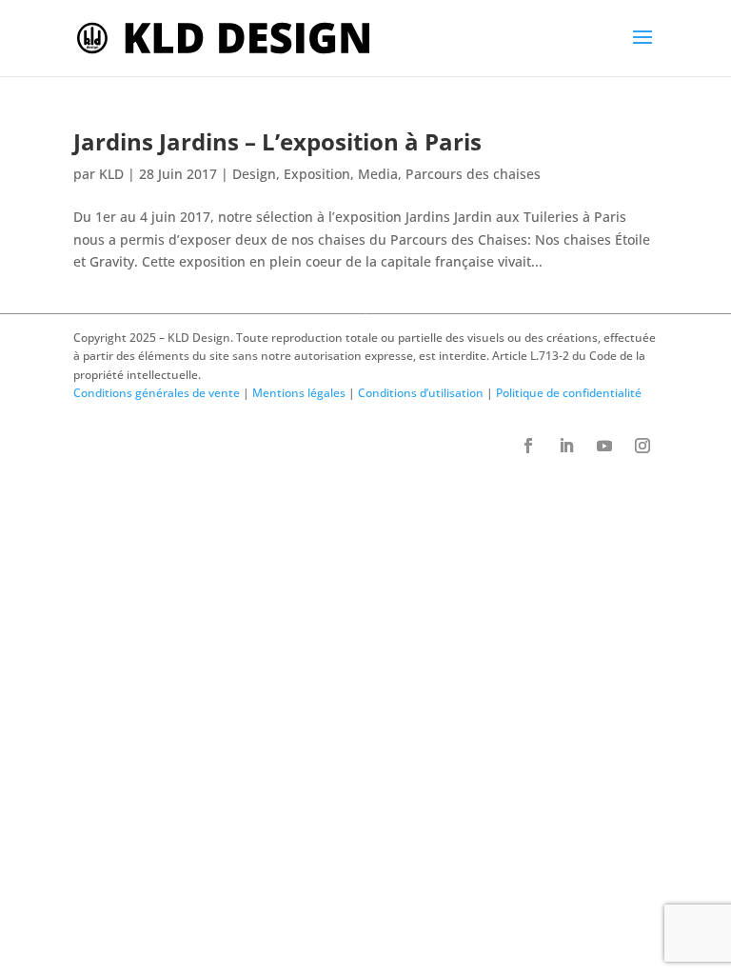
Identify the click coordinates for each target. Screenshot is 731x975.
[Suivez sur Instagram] (642, 445)
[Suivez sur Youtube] (604, 445)
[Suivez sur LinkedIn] (566, 445)
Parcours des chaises (473, 174)
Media (378, 174)
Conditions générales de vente (156, 393)
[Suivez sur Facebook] (528, 445)
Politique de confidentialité (569, 393)
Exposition (317, 174)
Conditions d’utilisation (421, 393)
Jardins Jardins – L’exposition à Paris (277, 141)
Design (254, 174)
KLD (111, 174)
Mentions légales (299, 393)
